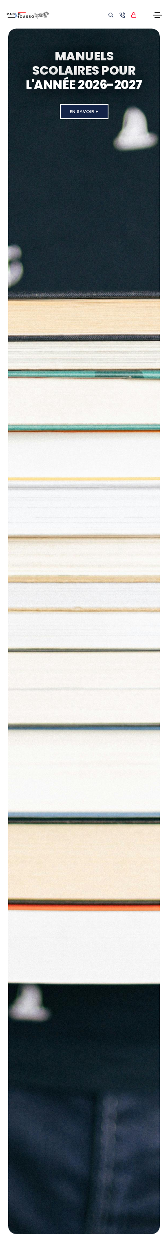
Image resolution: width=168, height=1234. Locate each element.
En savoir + (84, 111)
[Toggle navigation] (157, 15)
